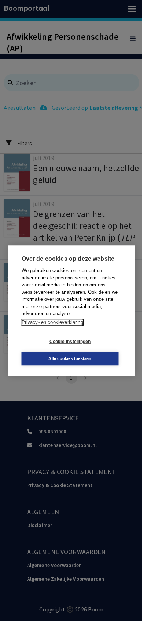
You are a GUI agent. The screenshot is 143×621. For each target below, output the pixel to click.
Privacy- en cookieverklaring (52, 322)
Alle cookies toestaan (69, 358)
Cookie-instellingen (70, 341)
